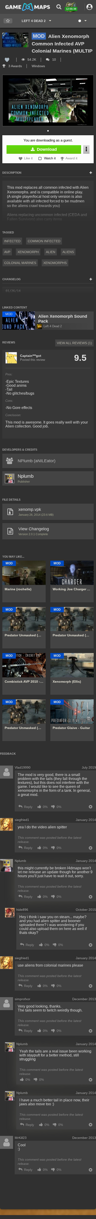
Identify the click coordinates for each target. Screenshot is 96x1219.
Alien (50, 252)
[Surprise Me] (82, 21)
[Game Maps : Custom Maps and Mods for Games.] (28, 7)
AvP (7, 252)
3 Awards (14, 66)
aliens (68, 252)
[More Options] (86, 149)
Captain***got (30, 356)
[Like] (7, 59)
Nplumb (26, 476)
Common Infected (44, 241)
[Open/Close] (91, 173)
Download (46, 149)
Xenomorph (28, 252)
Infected (12, 241)
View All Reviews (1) (74, 343)
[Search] (58, 7)
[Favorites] (7, 21)
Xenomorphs (55, 263)
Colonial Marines (20, 263)
